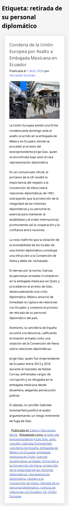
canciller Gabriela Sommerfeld (30, 443)
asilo (52, 439)
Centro (34, 430)
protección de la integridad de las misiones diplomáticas (33, 469)
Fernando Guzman (22, 75)
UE (45, 492)
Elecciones (48, 430)
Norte (13, 435)
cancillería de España (23, 448)
